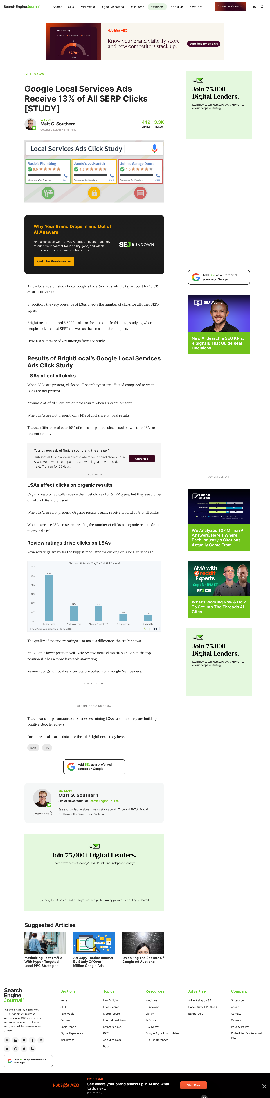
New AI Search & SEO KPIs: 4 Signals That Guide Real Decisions (218, 343)
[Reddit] (24, 1048)
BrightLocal (36, 322)
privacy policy (112, 900)
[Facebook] (32, 1040)
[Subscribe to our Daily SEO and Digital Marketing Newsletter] (254, 7)
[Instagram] (15, 1048)
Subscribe (237, 1000)
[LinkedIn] (15, 1040)
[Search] (262, 7)
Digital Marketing (112, 7)
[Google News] (7, 1040)
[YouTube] (24, 1040)
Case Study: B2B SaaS (202, 1007)
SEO (71, 7)
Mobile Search (112, 1013)
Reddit (107, 1046)
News (33, 747)
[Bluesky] (7, 1048)
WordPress (67, 1040)
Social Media (68, 1027)
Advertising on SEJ (200, 1000)
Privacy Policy (240, 1027)
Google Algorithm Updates (162, 1033)
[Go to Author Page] (30, 124)
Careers (236, 1020)
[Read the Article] (45, 943)
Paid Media (87, 7)
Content (65, 1020)
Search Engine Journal (104, 801)
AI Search (55, 7)
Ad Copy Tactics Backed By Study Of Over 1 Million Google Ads (93, 962)
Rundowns (152, 1007)
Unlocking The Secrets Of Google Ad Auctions (143, 960)
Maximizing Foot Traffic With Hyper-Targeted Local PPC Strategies (43, 962)
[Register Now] (219, 313)
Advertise (195, 7)
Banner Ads (195, 1013)
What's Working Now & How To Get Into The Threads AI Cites (219, 607)
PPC (47, 747)
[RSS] (32, 1048)
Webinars (157, 7)
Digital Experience (71, 1033)
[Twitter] (40, 1040)
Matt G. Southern (57, 124)
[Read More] (219, 506)
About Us (177, 7)
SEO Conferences (157, 1040)
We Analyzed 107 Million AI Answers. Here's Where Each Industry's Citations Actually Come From (218, 537)
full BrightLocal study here (103, 736)
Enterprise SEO (112, 1027)
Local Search (111, 1007)
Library (150, 1013)
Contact (236, 1013)
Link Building (111, 1000)
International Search (116, 1020)
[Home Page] (22, 7)
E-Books (151, 1020)
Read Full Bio (42, 813)
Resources (137, 7)
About (235, 1007)
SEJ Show (152, 1027)
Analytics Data (112, 1040)
